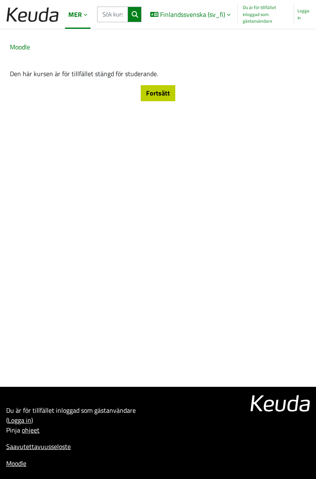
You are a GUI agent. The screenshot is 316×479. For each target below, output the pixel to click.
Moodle (20, 47)
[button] (190, 14)
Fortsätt (158, 93)
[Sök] (135, 14)
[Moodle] (32, 14)
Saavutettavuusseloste (38, 446)
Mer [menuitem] (75, 14)
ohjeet (31, 430)
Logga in (303, 14)
